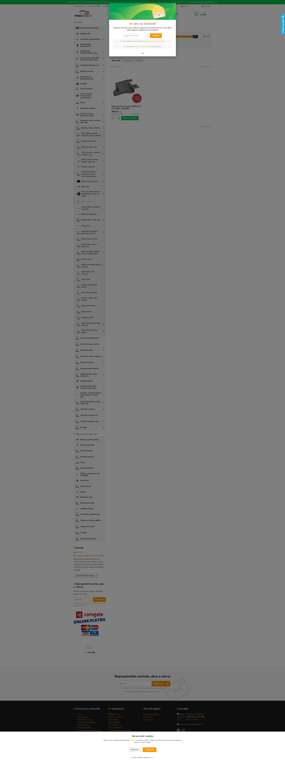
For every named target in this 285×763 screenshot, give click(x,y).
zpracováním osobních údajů (142, 46)
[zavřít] (172, 6)
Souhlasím (149, 749)
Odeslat (156, 35)
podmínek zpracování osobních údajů (154, 41)
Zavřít (142, 53)
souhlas (132, 740)
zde (152, 757)
